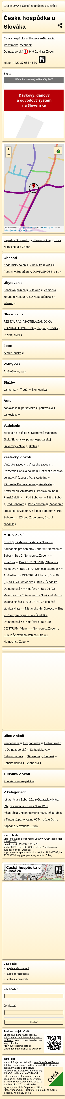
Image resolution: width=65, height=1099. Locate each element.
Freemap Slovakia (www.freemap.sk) (23, 1070)
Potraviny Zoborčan (16, 271)
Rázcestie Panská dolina (20, 471)
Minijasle (9, 432)
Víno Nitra (36, 265)
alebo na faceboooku (18, 973)
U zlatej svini (12, 334)
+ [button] (8, 149)
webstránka (11, 45)
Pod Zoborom (34, 497)
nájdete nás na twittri (18, 968)
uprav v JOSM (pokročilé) (48, 838)
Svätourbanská (13, 756)
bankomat (10, 389)
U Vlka (53, 328)
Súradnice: (9, 844)
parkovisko (11, 408)
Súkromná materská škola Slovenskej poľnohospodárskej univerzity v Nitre (30, 439)
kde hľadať (11, 989)
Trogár (41, 328)
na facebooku (29, 1034)
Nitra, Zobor (54, 497)
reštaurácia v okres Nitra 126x (29, 806)
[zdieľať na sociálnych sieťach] (60, 25)
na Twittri (8, 1040)
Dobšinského (52, 743)
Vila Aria (34, 290)
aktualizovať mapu (24, 838)
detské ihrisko (12, 353)
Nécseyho (33, 756)
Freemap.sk (47, 227)
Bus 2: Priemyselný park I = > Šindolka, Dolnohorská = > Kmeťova (33, 615)
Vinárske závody (14, 464)
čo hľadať (10, 1005)
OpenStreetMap (29, 227)
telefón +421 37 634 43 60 (20, 62)
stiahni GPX (10, 847)
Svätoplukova (38, 749)
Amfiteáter (10, 371)
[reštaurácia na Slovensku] (43, 59)
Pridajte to (29, 1090)
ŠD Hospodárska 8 (41, 296)
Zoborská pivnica (15, 290)
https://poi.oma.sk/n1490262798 (18, 230)
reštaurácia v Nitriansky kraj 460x (25, 812)
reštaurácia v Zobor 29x (19, 799)
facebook (26, 45)
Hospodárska (31, 743)
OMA (16, 5)
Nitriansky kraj (41, 240)
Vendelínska (12, 743)
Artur (49, 265)
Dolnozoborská (15, 51)
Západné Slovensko (16, 240)
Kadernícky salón (15, 265)
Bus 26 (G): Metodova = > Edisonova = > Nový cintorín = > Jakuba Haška (33, 595)
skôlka (23, 432)
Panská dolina (46, 491)
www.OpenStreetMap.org (46, 1062)
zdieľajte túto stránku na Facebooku (22, 1037)
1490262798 (10, 841)
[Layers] (58, 150)
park (23, 371)
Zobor (26, 246)
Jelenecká (32, 763)
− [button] (8, 154)
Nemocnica (39, 389)
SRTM (39, 1087)
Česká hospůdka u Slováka (39, 5)
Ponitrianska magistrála (19, 781)
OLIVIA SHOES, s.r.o (45, 271)
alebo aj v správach (17, 979)
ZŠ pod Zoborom (42, 510)
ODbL (44, 1065)
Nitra (16, 246)
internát (8, 303)
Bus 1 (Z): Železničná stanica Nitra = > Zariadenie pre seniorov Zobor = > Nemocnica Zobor (33, 549)
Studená (49, 756)
